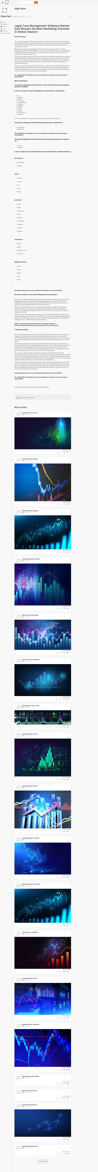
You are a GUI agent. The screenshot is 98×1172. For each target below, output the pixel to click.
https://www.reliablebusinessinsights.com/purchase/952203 (44, 290)
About (3, 22)
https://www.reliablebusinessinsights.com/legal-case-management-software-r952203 (37, 118)
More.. (68, 452)
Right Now (4, 24)
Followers (5, 31)
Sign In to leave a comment (27, 397)
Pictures (5, 26)
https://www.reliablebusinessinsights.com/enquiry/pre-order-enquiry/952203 (36, 325)
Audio (4, 28)
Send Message (6, 33)
